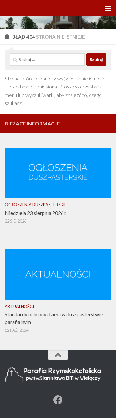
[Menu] (108, 8)
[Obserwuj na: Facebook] (58, 399)
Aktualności (19, 306)
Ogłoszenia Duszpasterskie (36, 204)
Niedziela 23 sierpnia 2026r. (35, 213)
